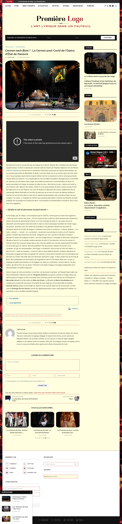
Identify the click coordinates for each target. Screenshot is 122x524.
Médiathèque (78, 6)
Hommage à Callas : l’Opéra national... (19, 498)
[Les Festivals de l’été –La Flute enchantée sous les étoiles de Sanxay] (68, 419)
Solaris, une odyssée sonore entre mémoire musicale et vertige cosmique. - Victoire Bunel (99, 278)
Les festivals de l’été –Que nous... (20, 508)
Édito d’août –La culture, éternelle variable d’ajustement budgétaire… (97, 205)
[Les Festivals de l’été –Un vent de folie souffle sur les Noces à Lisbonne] (6, 519)
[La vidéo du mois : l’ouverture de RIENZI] (90, 135)
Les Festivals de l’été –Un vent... (20, 518)
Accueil (8, 6)
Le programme (15, 303)
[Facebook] (105, 6)
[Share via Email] (54, 114)
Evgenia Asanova (23, 315)
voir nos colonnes (13, 170)
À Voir (16, 6)
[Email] (113, 6)
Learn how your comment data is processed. (49, 393)
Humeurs (90, 6)
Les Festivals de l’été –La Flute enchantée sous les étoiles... (39, 1)
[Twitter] (107, 6)
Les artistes (14, 298)
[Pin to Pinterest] (52, 114)
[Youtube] (110, 6)
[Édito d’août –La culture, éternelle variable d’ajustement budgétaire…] (100, 190)
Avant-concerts (28, 6)
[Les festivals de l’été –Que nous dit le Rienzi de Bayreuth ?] (6, 509)
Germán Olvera (10, 315)
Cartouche (11, 57)
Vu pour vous (43, 6)
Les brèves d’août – (92, 124)
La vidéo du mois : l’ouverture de (107, 133)
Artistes (55, 6)
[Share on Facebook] (49, 322)
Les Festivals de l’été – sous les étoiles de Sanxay (99, 254)
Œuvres (66, 6)
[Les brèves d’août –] (100, 111)
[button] (15, 1)
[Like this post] (47, 114)
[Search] (116, 6)
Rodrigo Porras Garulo (38, 315)
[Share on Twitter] (50, 115)
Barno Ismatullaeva (54, 315)
